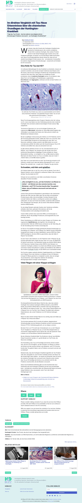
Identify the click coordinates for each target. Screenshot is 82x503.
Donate (25, 416)
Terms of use (50, 501)
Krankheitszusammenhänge (21, 423)
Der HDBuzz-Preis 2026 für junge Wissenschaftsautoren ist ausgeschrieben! (64, 462)
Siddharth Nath (29, 40)
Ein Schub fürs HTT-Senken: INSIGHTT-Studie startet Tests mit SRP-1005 (40, 462)
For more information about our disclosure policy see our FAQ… (38, 387)
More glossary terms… (71, 442)
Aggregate (8, 423)
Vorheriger (8, 472)
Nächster (74, 472)
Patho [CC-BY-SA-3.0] (45, 117)
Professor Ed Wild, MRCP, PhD (42, 43)
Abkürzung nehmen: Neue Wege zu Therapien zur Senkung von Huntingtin (15, 462)
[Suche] (75, 9)
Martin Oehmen (35, 45)
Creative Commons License (55, 499)
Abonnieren (61, 492)
